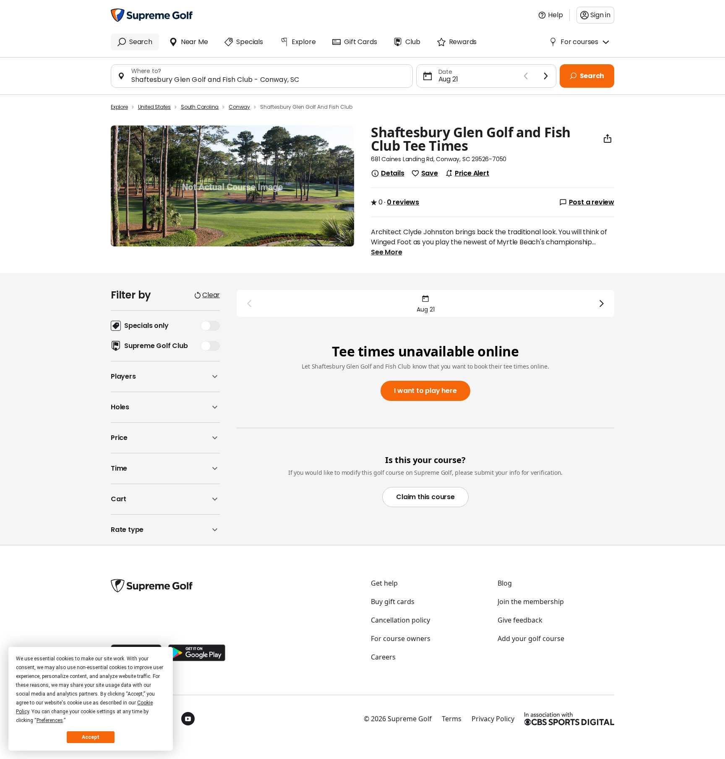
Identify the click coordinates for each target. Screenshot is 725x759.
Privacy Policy (493, 718)
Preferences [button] (50, 720)
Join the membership (531, 601)
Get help (384, 583)
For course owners (400, 638)
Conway (239, 106)
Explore (119, 106)
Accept (90, 737)
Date (445, 71)
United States (154, 106)
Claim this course (425, 497)
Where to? (146, 71)
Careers (383, 657)
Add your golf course (531, 638)
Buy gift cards (393, 601)
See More (386, 252)
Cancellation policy (400, 620)
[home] (152, 15)
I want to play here (425, 390)
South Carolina (200, 106)
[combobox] (268, 79)
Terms (452, 718)
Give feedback (520, 620)
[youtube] (188, 718)
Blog (505, 583)
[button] (165, 377)
